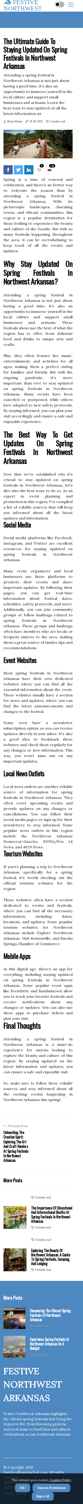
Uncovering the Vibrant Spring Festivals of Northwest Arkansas (50, 1315)
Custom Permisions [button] (51, 1488)
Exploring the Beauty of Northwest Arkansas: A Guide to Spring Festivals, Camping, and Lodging (50, 1257)
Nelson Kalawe (14, 121)
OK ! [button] (23, 1488)
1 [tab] (38, 152)
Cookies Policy (60, 1480)
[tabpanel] (38, 144)
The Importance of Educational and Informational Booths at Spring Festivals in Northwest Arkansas (51, 1214)
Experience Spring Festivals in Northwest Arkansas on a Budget (49, 1343)
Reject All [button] (42, 1496)
